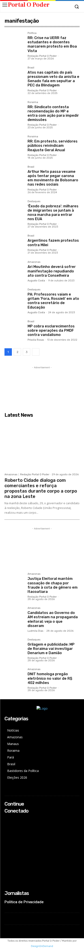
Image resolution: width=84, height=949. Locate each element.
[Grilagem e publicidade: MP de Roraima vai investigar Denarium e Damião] (14, 648)
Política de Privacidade (24, 902)
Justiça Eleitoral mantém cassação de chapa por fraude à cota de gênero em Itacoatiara (53, 585)
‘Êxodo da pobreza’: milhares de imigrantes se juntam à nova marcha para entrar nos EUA (53, 212)
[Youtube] (7, 838)
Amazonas (34, 262)
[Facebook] (7, 820)
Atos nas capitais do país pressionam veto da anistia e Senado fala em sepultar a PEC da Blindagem (53, 79)
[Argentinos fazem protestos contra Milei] (14, 244)
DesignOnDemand (42, 946)
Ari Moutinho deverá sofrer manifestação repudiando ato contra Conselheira (52, 271)
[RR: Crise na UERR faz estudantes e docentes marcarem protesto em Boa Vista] (14, 41)
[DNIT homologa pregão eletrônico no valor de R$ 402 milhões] (14, 678)
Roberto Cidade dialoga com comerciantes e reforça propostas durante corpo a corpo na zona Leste (40, 488)
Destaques (34, 201)
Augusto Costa (36, 280)
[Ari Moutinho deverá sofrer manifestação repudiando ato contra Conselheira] (14, 270)
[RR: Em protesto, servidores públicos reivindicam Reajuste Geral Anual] (14, 145)
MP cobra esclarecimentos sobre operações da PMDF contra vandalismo (51, 330)
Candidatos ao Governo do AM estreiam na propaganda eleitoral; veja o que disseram (53, 619)
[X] (7, 831)
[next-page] (35, 352)
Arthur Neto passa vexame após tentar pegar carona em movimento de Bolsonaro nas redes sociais (53, 178)
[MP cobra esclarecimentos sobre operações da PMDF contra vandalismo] (14, 330)
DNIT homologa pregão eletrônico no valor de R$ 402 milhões (50, 678)
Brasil (31, 67)
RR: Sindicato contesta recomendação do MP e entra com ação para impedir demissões (53, 113)
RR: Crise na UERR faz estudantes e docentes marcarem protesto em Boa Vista (52, 44)
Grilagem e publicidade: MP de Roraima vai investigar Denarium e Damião (51, 648)
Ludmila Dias (35, 630)
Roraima (33, 102)
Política (32, 33)
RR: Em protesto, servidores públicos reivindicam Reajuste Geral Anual (53, 145)
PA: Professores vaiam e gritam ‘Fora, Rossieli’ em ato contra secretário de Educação (53, 300)
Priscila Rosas (36, 339)
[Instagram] (7, 826)
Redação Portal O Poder (42, 56)
